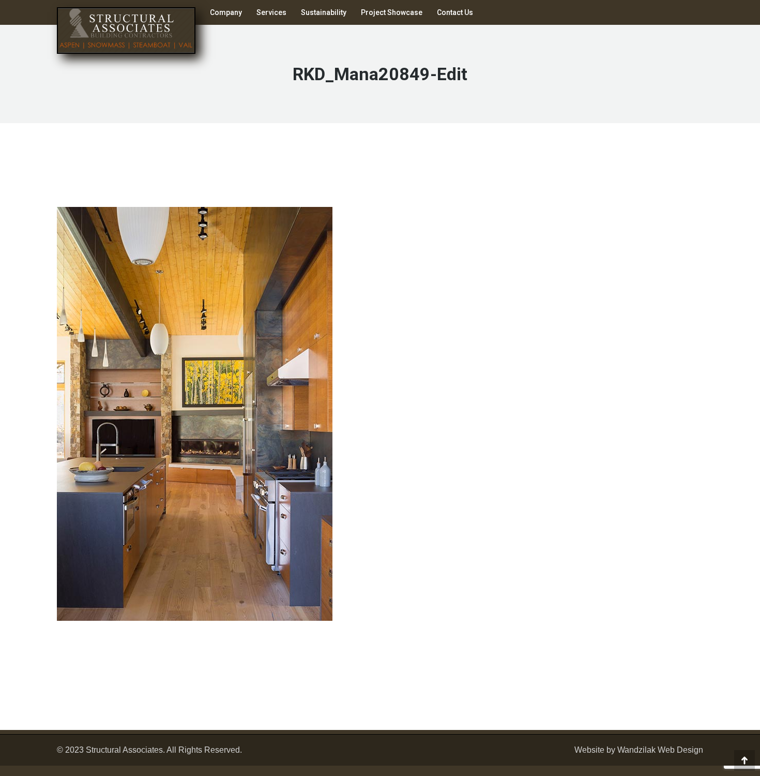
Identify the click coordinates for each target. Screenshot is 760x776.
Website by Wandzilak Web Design (638, 749)
